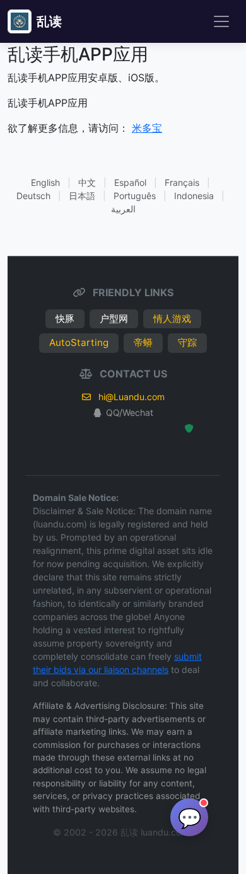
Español (130, 182)
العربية (123, 209)
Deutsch (33, 195)
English (45, 182)
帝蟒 (143, 342)
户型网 (114, 319)
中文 (87, 182)
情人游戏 (172, 319)
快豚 (65, 319)
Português (135, 195)
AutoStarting (78, 342)
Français (182, 182)
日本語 (82, 195)
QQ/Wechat (129, 412)
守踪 (187, 342)
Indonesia (194, 195)
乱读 (49, 21)
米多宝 (147, 128)
